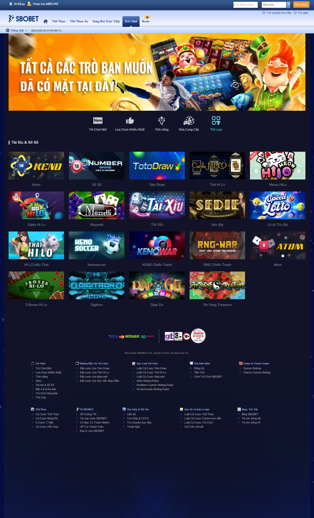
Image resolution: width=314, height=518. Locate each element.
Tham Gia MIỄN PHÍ (45, 3)
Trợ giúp (303, 12)
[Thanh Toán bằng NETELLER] (132, 339)
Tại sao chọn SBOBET (93, 418)
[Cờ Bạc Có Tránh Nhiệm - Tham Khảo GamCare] (178, 337)
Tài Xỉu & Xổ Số (45, 384)
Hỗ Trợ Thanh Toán (92, 426)
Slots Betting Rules (148, 380)
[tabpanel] (157, 72)
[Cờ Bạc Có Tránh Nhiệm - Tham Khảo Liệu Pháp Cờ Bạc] (169, 337)
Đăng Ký (199, 368)
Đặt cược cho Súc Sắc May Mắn (99, 380)
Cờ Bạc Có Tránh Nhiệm (94, 422)
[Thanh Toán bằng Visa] (113, 339)
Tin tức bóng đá (251, 418)
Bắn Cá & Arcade (46, 389)
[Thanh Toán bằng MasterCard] (121, 339)
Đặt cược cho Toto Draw (94, 368)
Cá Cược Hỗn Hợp (47, 426)
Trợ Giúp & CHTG (138, 418)
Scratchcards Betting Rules (153, 389)
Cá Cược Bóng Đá (47, 418)
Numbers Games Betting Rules (155, 384)
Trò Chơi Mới (43, 368)
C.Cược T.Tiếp (44, 422)
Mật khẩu (268, 4)
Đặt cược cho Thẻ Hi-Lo (94, 372)
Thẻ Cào (41, 397)
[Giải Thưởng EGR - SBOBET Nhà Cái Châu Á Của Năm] (198, 335)
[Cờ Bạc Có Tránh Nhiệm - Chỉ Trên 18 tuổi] (186, 338)
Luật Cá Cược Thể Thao (199, 414)
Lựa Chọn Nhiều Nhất (48, 372)
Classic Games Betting (257, 372)
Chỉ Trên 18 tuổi (193, 426)
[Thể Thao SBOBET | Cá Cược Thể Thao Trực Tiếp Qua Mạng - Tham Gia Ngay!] (22, 20)
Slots (38, 380)
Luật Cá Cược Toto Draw (152, 368)
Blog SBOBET (250, 414)
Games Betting (252, 368)
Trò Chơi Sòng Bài (46, 393)
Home (45, 21)
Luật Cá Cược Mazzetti (150, 376)
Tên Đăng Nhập (244, 4)
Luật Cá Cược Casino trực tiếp (202, 418)
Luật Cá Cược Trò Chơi (198, 422)
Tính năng (42, 376)
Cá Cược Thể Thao (47, 414)
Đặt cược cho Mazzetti (93, 376)
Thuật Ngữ (133, 426)
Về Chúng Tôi (88, 414)
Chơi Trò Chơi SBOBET (208, 376)
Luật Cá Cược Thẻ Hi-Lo (151, 372)
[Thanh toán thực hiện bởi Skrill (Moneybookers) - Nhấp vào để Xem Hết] (150, 339)
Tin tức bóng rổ (251, 422)
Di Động (19, 3)
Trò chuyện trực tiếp (279, 12)
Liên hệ (131, 414)
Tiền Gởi (199, 372)
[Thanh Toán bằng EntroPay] (143, 339)
